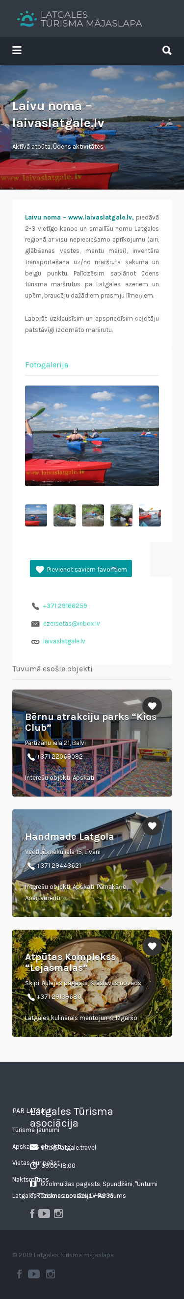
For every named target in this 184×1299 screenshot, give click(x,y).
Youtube (34, 1274)
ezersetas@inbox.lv (71, 623)
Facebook (19, 1274)
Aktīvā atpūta (31, 146)
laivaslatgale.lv (64, 641)
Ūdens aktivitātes (78, 146)
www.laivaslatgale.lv (100, 217)
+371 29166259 (65, 605)
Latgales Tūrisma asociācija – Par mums (69, 1195)
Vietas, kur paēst (35, 1162)
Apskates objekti (36, 1146)
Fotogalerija (46, 364)
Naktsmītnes (30, 1179)
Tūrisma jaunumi (35, 1129)
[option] (92, 436)
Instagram (50, 1274)
